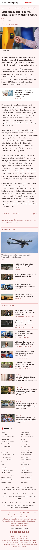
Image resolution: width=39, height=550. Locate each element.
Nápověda (26, 513)
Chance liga (4, 452)
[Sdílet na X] (37, 214)
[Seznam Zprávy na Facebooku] (11, 532)
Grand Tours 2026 (25, 446)
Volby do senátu (5, 444)
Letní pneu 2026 (25, 470)
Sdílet (12, 24)
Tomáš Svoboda (25, 368)
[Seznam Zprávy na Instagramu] (19, 532)
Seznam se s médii (20, 521)
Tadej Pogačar (24, 442)
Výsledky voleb (5, 439)
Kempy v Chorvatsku (7, 470)
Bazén (14, 494)
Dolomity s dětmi (6, 482)
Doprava (9, 222)
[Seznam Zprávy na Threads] (23, 532)
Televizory (31, 505)
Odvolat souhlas (23, 523)
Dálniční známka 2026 (27, 473)
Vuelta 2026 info (25, 434)
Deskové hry (24, 505)
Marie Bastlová (25, 346)
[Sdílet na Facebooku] (34, 214)
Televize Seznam (7, 521)
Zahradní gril (32, 496)
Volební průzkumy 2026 (7, 437)
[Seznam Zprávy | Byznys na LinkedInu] (27, 532)
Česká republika (18, 220)
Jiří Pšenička (24, 337)
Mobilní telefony (20, 503)
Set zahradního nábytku (21, 496)
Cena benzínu (16, 490)
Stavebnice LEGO (31, 503)
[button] (19, 38)
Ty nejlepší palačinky (26, 452)
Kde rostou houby (6, 490)
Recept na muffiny (26, 455)
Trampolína (31, 494)
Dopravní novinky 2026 (27, 475)
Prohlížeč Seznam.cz (30, 519)
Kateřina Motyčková (26, 316)
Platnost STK (24, 482)
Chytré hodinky (14, 508)
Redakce (10, 515)
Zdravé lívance (24, 457)
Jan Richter (23, 358)
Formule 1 (4, 462)
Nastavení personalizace (19, 525)
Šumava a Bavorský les (7, 475)
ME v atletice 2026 (6, 460)
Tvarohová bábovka (26, 460)
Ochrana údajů (25, 515)
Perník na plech (25, 464)
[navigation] (2, 2)
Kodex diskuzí (31, 521)
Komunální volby (6, 446)
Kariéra (20, 513)
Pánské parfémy (23, 508)
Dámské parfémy (8, 505)
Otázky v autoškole (26, 480)
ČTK (2, 18)
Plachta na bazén (22, 494)
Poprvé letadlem (5, 473)
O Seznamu (12, 513)
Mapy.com (19, 487)
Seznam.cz (28, 2)
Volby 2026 (4, 434)
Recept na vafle (25, 462)
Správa (3, 222)
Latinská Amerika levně (7, 480)
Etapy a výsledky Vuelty (27, 437)
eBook (5, 24)
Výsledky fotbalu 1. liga (7, 455)
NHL (2, 464)
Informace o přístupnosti (19, 517)
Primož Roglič (24, 444)
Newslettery (13, 523)
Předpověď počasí (28, 487)
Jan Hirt (23, 439)
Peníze (16, 222)
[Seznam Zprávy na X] (15, 532)
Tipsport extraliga (6, 457)
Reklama (17, 515)
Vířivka (19, 499)
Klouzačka (11, 496)
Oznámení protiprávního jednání (12, 519)
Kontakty (33, 513)
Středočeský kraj (30, 220)
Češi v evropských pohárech (28, 490)
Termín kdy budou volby (7, 442)
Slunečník (4, 496)
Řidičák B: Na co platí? (26, 477)
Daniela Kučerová (26, 327)
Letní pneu (17, 505)
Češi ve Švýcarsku (6, 477)
